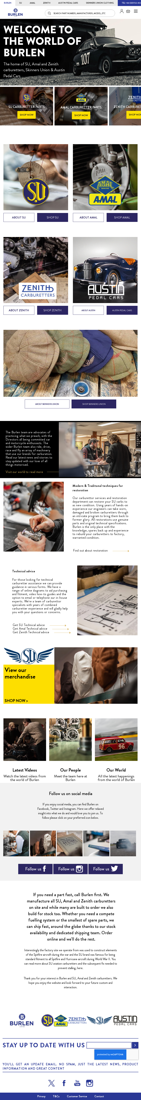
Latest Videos (25, 770)
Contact (99, 1096)
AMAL (32, 2)
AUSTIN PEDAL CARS (68, 2)
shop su (52, 217)
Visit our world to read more (24, 472)
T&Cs (56, 1096)
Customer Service (77, 1096)
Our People (70, 770)
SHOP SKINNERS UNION (94, 404)
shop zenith (53, 310)
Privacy (41, 1096)
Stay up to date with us (44, 1045)
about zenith (19, 310)
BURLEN (7, 2)
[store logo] (15, 13)
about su (19, 217)
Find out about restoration (90, 550)
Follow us (33, 869)
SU (20, 2)
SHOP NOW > (16, 701)
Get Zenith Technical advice (31, 632)
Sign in (120, 11)
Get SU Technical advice (29, 625)
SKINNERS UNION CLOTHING (100, 2)
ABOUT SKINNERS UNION (47, 404)
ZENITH (46, 2)
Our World (116, 770)
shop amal (122, 217)
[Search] (49, 13)
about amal (88, 217)
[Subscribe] (135, 1045)
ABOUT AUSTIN (88, 310)
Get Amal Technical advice (30, 628)
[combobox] (80, 13)
